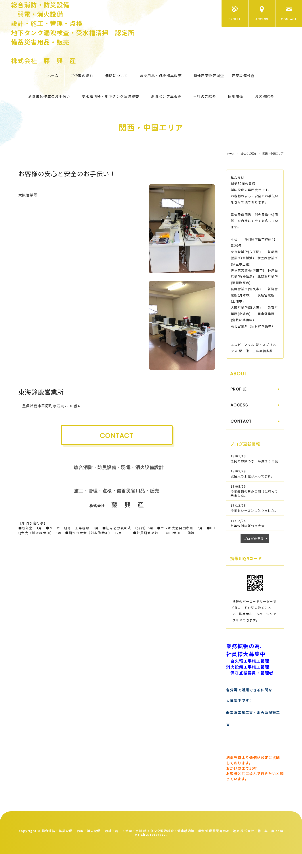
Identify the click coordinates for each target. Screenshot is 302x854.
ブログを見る (254, 538)
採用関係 (235, 96)
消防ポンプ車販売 (166, 96)
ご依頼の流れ (81, 75)
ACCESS (261, 19)
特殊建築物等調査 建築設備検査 (223, 75)
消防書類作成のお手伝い (49, 96)
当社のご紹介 (204, 96)
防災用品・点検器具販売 (161, 75)
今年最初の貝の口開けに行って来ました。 (254, 493)
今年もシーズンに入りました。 (254, 510)
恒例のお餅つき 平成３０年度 (254, 461)
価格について (116, 75)
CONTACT (288, 19)
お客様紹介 (264, 96)
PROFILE (235, 19)
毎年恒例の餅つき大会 (248, 526)
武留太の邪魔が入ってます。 (252, 476)
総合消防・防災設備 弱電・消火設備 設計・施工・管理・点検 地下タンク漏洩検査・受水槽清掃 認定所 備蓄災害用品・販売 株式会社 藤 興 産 (73, 32)
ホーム (53, 75)
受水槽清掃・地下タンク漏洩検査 (110, 96)
